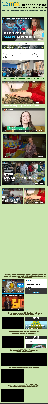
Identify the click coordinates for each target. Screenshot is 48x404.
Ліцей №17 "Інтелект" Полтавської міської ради (30, 6)
